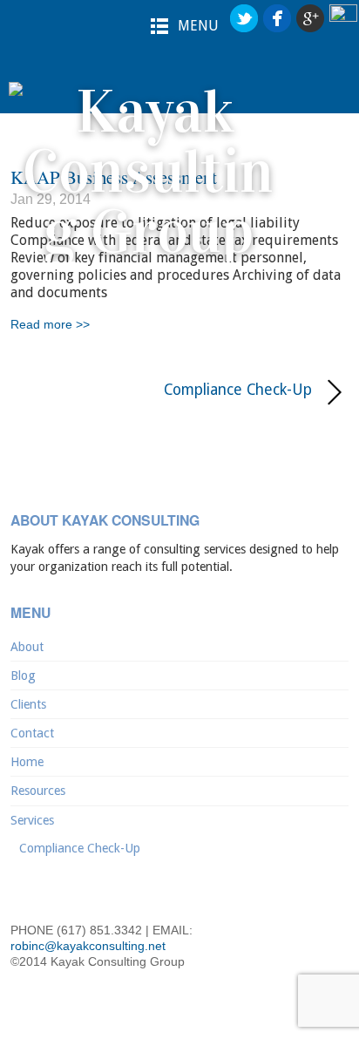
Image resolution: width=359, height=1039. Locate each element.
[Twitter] (244, 18)
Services (32, 820)
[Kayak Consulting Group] (148, 231)
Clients (28, 704)
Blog (23, 675)
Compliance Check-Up (160, 390)
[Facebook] (277, 18)
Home (27, 762)
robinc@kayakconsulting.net (88, 946)
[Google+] (310, 18)
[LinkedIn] (343, 18)
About (27, 647)
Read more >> (50, 324)
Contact (32, 733)
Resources (37, 791)
